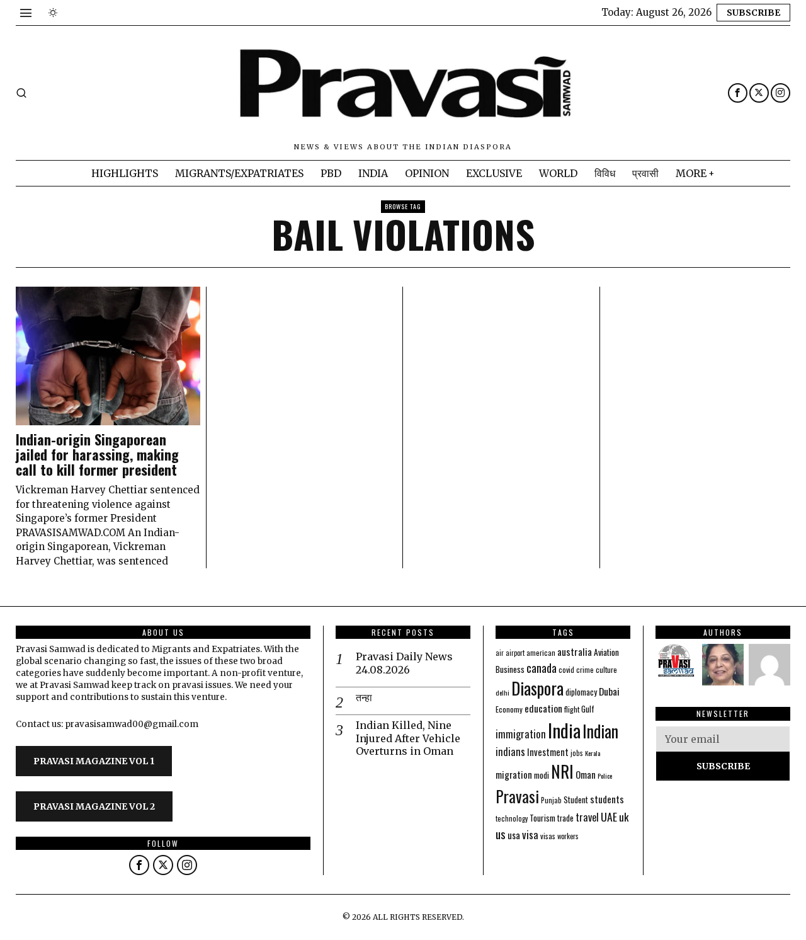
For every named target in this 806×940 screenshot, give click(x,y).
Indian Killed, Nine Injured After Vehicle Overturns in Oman (408, 738)
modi (541, 775)
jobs (576, 753)
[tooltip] (737, 93)
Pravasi (517, 796)
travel (587, 817)
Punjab (551, 799)
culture (606, 669)
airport (515, 653)
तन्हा (364, 697)
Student (576, 800)
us (501, 833)
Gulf (587, 708)
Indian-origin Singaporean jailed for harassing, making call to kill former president (97, 455)
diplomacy (581, 692)
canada (541, 667)
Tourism (542, 817)
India (564, 729)
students (607, 799)
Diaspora (537, 688)
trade (565, 818)
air (500, 653)
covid (566, 669)
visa (530, 834)
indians (510, 751)
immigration (521, 734)
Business (510, 669)
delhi (502, 692)
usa (514, 835)
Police (605, 776)
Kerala (592, 753)
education (543, 708)
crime (585, 669)
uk (623, 817)
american (540, 652)
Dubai (609, 691)
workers (568, 836)
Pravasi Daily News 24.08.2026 (404, 663)
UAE (609, 816)
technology (512, 818)
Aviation (606, 652)
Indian (600, 731)
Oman (586, 774)
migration (514, 774)
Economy (509, 709)
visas (547, 835)
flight (571, 709)
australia (574, 651)
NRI (562, 771)
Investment (548, 752)
